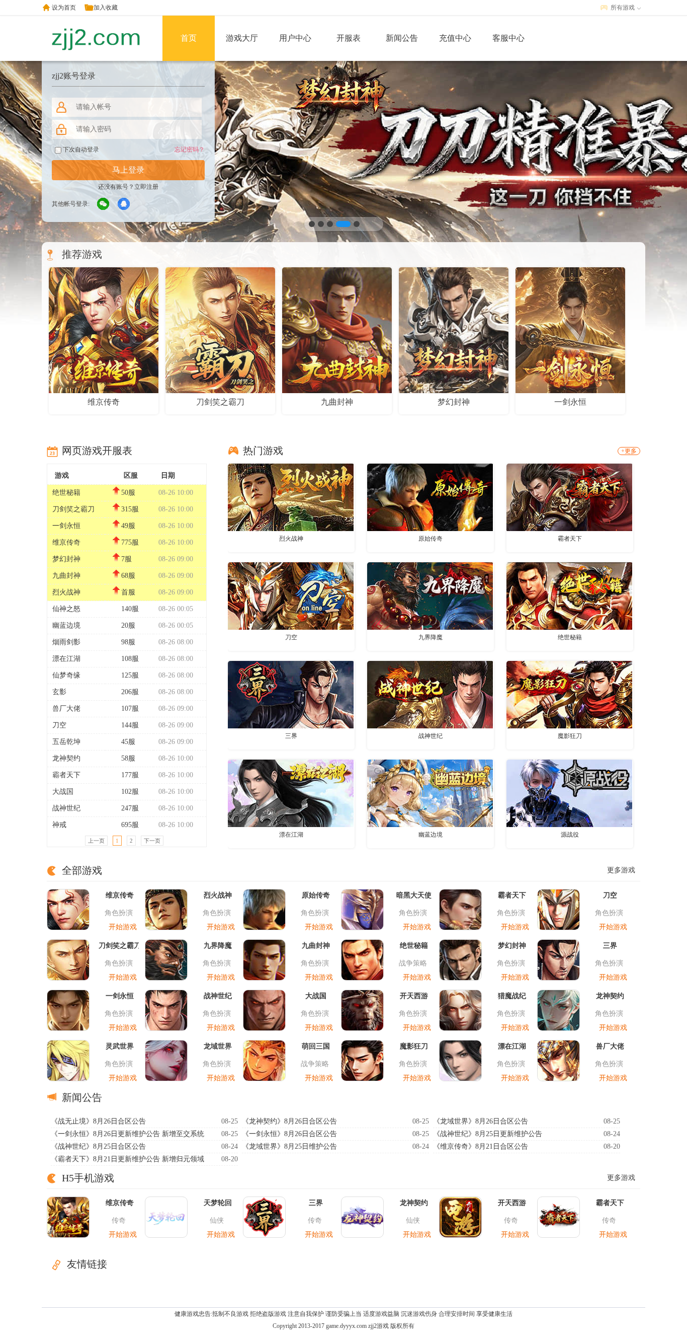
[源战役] (569, 792)
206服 (130, 692)
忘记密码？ (190, 149)
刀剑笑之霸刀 (73, 509)
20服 (128, 625)
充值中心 (455, 38)
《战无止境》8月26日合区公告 (98, 1121)
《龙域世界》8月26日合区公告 (480, 1121)
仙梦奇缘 (66, 675)
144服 (130, 725)
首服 (128, 592)
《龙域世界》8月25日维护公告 (289, 1146)
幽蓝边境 (66, 625)
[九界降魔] (430, 595)
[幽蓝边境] (430, 792)
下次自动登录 (80, 149)
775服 (130, 542)
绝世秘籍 (66, 492)
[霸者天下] (569, 496)
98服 (128, 642)
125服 (130, 675)
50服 (128, 492)
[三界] (291, 694)
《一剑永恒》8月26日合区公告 (289, 1134)
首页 (189, 38)
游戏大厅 (242, 38)
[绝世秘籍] (569, 595)
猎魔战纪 (512, 996)
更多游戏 (621, 870)
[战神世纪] (430, 694)
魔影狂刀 (570, 735)
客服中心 (508, 38)
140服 (130, 609)
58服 (128, 758)
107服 (130, 708)
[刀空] (291, 595)
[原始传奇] (430, 496)
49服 (128, 526)
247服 (130, 808)
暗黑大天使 (414, 895)
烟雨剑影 (66, 642)
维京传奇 (66, 542)
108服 (130, 658)
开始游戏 (123, 927)
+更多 (629, 451)
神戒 (59, 825)
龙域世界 (218, 1046)
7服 (126, 559)
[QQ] (124, 204)
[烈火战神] (291, 496)
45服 (128, 741)
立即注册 (146, 186)
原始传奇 (430, 538)
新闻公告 (402, 38)
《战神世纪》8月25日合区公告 (98, 1146)
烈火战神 (66, 592)
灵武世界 (120, 1046)
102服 (130, 791)
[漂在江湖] (291, 792)
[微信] (103, 204)
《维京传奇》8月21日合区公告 (480, 1146)
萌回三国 (316, 1046)
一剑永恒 (66, 526)
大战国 (62, 791)
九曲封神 (66, 575)
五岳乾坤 (66, 741)
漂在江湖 (66, 658)
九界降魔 (430, 637)
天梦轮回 (218, 1203)
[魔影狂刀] (569, 694)
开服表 (348, 38)
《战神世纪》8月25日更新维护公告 (487, 1134)
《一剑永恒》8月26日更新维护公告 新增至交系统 (127, 1134)
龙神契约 (66, 758)
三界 (291, 735)
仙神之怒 (66, 609)
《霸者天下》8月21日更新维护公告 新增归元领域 (127, 1159)
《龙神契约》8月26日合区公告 (289, 1121)
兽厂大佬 (66, 708)
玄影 (59, 692)
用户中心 (295, 38)
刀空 (59, 725)
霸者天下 (66, 775)
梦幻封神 (66, 559)
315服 (130, 509)
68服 (128, 575)
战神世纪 (66, 808)
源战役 (570, 834)
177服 (130, 775)
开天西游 (414, 996)
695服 (130, 825)
